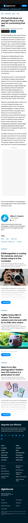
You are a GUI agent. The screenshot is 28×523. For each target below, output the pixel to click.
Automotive (4, 460)
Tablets (17, 445)
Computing (4, 448)
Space (17, 450)
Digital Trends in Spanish (21, 476)
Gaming (3, 450)
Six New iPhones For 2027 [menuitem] (15, 9)
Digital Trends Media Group (8, 513)
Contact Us (3, 468)
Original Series (19, 460)
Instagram (5, 435)
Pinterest (19, 435)
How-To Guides (19, 457)
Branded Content (19, 470)
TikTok (16, 435)
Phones (3, 445)
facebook (10, 220)
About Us (3, 465)
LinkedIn (23, 435)
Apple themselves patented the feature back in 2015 (13, 126)
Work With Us (4, 502)
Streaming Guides (20, 452)
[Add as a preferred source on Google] (5, 31)
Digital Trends (8, 7)
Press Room (18, 502)
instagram (13, 220)
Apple (7, 238)
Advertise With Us (5, 471)
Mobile (2, 238)
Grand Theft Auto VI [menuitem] (5, 9)
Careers (3, 499)
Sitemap (18, 505)
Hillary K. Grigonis (6, 28)
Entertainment (4, 457)
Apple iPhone (14, 238)
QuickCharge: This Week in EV (8, 241)
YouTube (12, 435)
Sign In (24, 5)
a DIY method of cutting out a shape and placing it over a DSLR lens (13, 86)
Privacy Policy (19, 499)
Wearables (18, 448)
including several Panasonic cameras (11, 123)
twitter (15, 220)
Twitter (9, 435)
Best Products (19, 455)
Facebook (1, 435)
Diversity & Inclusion (5, 505)
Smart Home (4, 455)
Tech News (19, 241)
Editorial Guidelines (5, 473)
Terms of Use (4, 508)
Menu (1, 6)
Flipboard (1, 439)
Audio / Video (4, 452)
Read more (6, 302)
